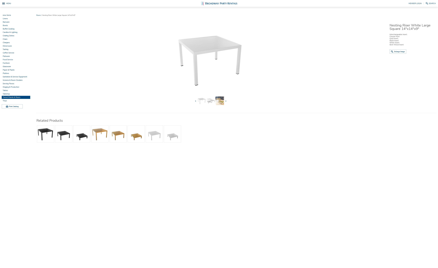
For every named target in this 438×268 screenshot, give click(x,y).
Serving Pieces (8, 83)
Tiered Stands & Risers (11, 97)
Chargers (6, 42)
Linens (5, 18)
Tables (5, 90)
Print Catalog (14, 106)
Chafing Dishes (8, 36)
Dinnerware (7, 46)
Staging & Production (11, 87)
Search (432, 3)
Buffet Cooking (8, 29)
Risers (38, 15)
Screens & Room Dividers (12, 80)
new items (7, 15)
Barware (6, 22)
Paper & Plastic (9, 70)
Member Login (415, 3)
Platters (6, 73)
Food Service (8, 60)
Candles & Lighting (10, 32)
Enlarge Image (399, 52)
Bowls (5, 25)
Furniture (6, 63)
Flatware (6, 56)
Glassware (7, 66)
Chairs (5, 39)
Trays (5, 101)
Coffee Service (8, 53)
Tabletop (6, 94)
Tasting (5, 49)
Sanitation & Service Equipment (15, 77)
